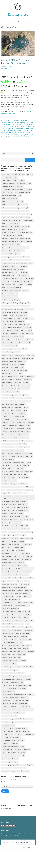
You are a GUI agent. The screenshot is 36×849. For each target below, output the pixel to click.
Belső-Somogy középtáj (14, 229)
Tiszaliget (18, 654)
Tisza (13, 654)
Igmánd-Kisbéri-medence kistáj (22, 386)
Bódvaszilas (5, 266)
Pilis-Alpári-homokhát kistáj (19, 565)
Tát (6, 670)
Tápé (3, 670)
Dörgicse (27, 306)
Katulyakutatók (5, 808)
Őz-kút (27, 771)
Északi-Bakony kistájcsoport (10, 762)
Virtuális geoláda (6, 703)
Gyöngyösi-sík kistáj (28, 355)
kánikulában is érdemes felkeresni (17, 441)
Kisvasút (27, 425)
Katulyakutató (18, 14)
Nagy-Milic (20, 513)
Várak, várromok (6, 709)
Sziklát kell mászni (7, 624)
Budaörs (17, 244)
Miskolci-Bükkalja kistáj (26, 490)
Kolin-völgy (12, 428)
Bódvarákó (30, 263)
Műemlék (20, 510)
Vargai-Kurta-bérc (7, 685)
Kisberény (21, 425)
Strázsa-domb (26, 611)
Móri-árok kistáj (6, 510)
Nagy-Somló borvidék (7, 516)
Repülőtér (26, 584)
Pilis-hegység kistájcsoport (9, 569)
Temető (19, 648)
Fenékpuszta (20, 327)
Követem (30, 160)
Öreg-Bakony (5, 771)
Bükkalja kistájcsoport (8, 272)
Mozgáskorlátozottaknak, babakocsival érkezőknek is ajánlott (16, 497)
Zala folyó (16, 734)
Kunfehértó (17, 438)
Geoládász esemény (7, 336)
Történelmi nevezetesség (8, 679)
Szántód (4, 630)
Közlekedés (5, 450)
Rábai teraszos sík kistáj (8, 590)
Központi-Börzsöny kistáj (16, 450)
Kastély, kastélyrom (16, 410)
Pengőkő (4, 559)
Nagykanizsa (5, 519)
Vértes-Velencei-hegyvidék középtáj (11, 719)
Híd (20, 382)
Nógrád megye (15, 134)
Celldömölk (19, 272)
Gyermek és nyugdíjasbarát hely (10, 349)
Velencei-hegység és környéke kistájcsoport (14, 694)
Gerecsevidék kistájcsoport (9, 339)
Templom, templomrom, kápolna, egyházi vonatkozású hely (18, 651)
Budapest (11, 244)
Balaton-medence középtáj (9, 205)
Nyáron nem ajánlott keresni (9, 541)
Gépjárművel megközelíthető (10, 126)
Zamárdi (11, 737)
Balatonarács (5, 208)
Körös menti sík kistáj (8, 447)
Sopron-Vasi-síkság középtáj (22, 605)
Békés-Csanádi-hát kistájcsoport (11, 254)
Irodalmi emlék (13, 398)
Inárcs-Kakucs (21, 389)
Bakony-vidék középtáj (25, 192)
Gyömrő (18, 352)
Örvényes (12, 771)
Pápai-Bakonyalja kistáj (8, 581)
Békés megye (26, 260)
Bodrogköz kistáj (11, 235)
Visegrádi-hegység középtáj (9, 706)
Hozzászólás (4, 68)
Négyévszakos (5, 134)
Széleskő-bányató (25, 633)
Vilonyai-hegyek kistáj (18, 700)
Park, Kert (29, 556)
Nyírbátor (21, 541)
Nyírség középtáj (27, 544)
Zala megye (5, 737)
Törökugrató (27, 679)
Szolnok (27, 624)
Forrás (9, 330)
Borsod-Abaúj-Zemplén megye (10, 238)
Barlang (4, 229)
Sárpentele (5, 639)
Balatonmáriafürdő (24, 217)
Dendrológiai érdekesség (18, 284)
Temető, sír (26, 648)
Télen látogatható (14, 670)
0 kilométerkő (5, 174)
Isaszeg (21, 398)
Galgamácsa (14, 333)
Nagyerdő (25, 516)
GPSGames (13, 343)
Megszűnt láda (18, 487)
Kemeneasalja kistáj (19, 413)
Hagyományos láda (21, 128)
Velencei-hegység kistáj (8, 691)
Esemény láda (23, 312)
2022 (3, 177)
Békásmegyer (21, 251)
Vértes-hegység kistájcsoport (17, 713)
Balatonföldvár (16, 211)
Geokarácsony (29, 333)
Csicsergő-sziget (6, 278)
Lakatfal (28, 462)
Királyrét (4, 425)
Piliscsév (4, 572)
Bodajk (4, 235)
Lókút (21, 468)
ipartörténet (16, 392)
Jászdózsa (22, 404)
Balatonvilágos (15, 223)
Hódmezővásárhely (7, 386)
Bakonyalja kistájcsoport (9, 195)
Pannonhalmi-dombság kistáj (10, 556)
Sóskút (25, 639)
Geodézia (23, 126)
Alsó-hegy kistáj (17, 186)
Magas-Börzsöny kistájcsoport (24, 471)
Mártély (25, 504)
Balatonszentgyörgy (17, 220)
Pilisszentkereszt (15, 575)
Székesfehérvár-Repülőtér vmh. (10, 633)
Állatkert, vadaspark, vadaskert (10, 746)
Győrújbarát (5, 361)
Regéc (20, 584)
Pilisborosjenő (22, 569)
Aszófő (4, 192)
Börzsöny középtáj (7, 269)
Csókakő (23, 281)
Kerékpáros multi (6, 416)
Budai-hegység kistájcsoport (10, 241)
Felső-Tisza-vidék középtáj (17, 321)
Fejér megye (5, 321)
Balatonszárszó (28, 220)
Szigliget (26, 621)
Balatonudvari (6, 223)
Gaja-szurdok (5, 333)
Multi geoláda (15, 501)
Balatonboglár (24, 208)
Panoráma (24, 134)
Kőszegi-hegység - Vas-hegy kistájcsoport (13, 462)
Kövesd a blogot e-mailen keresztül (15, 776)
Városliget (22, 709)
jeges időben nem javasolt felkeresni (12, 401)
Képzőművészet (6, 444)
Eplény (31, 309)
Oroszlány (18, 553)
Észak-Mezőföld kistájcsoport (10, 759)
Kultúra (10, 438)
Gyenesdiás (5, 346)
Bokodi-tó (20, 235)
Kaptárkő (25, 407)
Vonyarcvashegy (22, 706)
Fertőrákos (29, 327)
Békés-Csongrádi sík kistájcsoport (11, 257)
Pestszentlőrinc (6, 565)
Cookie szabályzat (24, 842)
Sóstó (30, 639)
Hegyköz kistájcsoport (8, 379)
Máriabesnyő (12, 504)
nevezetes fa (5, 529)
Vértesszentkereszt (27, 722)
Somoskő (4, 605)
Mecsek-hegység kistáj (23, 477)
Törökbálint (20, 679)
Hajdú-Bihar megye (7, 373)
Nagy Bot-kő (18, 516)
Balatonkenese (6, 217)
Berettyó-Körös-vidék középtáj (10, 232)
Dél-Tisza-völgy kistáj (7, 306)
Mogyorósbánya (6, 493)
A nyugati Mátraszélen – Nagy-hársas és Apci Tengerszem (16, 61)
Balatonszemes (6, 220)
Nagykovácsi (13, 519)
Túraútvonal (5, 682)
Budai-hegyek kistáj (25, 238)
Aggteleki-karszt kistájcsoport (10, 183)
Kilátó (13, 422)
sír (21, 639)
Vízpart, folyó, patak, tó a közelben (18, 136)
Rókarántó (11, 593)
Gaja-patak (29, 330)
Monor (26, 493)
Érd (15, 749)
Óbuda (3, 768)
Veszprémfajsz (25, 697)
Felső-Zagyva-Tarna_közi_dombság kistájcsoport (17, 124)
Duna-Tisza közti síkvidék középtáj (11, 290)
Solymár (18, 596)
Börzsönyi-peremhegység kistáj (18, 266)
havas (21, 373)
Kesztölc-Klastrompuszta (21, 419)
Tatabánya (28, 645)
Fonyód (4, 330)
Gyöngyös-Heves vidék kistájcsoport (12, 355)
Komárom (4, 431)
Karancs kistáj (6, 410)
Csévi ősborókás (14, 281)
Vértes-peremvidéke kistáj (9, 716)
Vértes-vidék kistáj (27, 719)
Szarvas (23, 615)
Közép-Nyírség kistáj (7, 453)
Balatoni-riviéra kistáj (26, 214)
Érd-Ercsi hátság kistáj (23, 749)
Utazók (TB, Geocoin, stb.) (17, 682)
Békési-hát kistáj (6, 260)
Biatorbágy (29, 232)
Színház (4, 636)
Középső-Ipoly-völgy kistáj (25, 456)
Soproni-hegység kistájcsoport (10, 608)
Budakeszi (4, 244)
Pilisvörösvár (25, 575)
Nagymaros (12, 522)
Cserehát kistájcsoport (8, 275)
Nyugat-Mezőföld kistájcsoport (10, 538)
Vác (30, 706)
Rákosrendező (28, 590)
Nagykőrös (5, 522)
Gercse (22, 336)
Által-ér (22, 746)
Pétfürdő (26, 581)
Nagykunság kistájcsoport (26, 519)
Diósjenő (29, 284)
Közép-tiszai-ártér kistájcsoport (23, 453)
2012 (12, 174)
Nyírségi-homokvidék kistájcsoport (11, 544)
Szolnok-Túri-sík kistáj (8, 627)
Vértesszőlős (5, 725)
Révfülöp (4, 593)
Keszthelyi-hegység (7, 419)
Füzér (22, 330)
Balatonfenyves (6, 211)
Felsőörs (4, 327)
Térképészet (21, 673)
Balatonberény (15, 208)
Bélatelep (4, 263)
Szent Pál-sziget (18, 621)
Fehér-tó (30, 318)
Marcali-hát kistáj (7, 474)
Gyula (12, 352)
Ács (17, 743)
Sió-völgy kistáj (6, 596)
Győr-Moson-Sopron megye (9, 358)
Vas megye (5, 688)
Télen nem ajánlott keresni (9, 673)
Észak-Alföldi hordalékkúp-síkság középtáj (13, 752)
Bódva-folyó (11, 263)
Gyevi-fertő (24, 349)
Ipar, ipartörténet (6, 392)
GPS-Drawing (5, 343)
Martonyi (13, 477)
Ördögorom (23, 768)
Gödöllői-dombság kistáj (8, 370)
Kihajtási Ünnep (6, 422)
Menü (19, 22)
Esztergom (5, 315)
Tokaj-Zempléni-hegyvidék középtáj (11, 657)
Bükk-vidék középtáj (18, 269)
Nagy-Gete (4, 513)
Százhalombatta (18, 630)
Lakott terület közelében (14, 132)
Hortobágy (18, 379)
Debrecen (29, 281)
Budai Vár (21, 241)
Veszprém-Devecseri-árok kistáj (10, 697)
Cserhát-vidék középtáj (22, 275)
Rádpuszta (20, 590)
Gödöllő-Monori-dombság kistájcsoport (13, 367)
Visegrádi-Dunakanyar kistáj (20, 703)
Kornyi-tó (4, 438)
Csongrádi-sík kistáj (18, 278)
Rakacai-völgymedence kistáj (10, 584)
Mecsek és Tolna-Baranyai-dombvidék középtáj (14, 484)
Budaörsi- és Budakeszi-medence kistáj (12, 247)
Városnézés (30, 709)
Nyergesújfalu (12, 532)
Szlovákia (16, 624)
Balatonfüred (25, 211)
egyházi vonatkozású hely (9, 309)
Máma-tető (5, 504)
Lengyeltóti (26, 465)
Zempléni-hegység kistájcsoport (11, 740)
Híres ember (25, 382)
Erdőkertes (15, 312)
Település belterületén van (9, 648)
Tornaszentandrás (7, 664)
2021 (31, 174)
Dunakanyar (25, 290)
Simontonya (18, 593)
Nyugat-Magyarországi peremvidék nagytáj (13, 535)
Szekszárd (10, 618)
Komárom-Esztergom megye (9, 435)
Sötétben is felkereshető (8, 642)
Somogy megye (20, 602)
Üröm (22, 771)
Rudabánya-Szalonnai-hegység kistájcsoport (14, 587)
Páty (17, 581)
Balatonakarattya (23, 205)
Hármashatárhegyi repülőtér (9, 382)
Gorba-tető (30, 339)
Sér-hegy (16, 639)
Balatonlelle (14, 217)
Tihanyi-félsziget (6, 654)
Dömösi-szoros (19, 306)
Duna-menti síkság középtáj (14, 287)
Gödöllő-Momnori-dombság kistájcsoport (13, 364)
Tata (23, 645)
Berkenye (22, 232)
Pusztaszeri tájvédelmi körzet (10, 578)
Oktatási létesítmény (7, 553)
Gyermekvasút (13, 346)
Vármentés (15, 709)
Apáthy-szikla (21, 189)
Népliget (17, 547)
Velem (19, 688)
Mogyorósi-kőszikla (17, 493)
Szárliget (10, 630)
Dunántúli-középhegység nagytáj (11, 300)
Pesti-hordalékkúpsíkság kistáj (22, 559)
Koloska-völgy (20, 428)
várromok (4, 713)
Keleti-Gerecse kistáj (7, 413)
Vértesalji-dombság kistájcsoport (11, 722)
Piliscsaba (30, 569)
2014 (20, 174)
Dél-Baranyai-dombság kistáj (10, 303)
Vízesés (12, 725)
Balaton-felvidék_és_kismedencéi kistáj (13, 201)
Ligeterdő (9, 468)
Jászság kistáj (6, 407)
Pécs (21, 581)
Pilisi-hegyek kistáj (13, 572)
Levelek (4, 468)
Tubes (15, 664)
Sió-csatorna (26, 593)
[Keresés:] (18, 153)
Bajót (15, 192)
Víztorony (24, 728)
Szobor (22, 624)
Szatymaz (29, 615)
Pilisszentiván (5, 575)
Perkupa (10, 559)
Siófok (13, 596)
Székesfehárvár (29, 630)
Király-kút (19, 422)
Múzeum (14, 510)
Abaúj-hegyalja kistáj (11, 177)
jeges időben (27, 398)
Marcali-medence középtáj (20, 474)
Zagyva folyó (26, 731)
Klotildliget (5, 428)
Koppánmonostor (24, 435)
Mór (27, 507)
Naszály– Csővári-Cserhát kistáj (10, 526)
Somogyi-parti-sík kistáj (8, 602)
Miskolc (16, 490)
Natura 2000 (24, 526)
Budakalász (29, 241)
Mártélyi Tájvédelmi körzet (9, 507)
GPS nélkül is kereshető (24, 343)
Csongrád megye (29, 278)
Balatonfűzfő (5, 214)
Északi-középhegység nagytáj (17, 122)
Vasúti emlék (12, 688)
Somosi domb (29, 602)
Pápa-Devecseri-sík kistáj (26, 578)
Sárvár (11, 639)
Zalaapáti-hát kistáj (7, 734)
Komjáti (28, 428)
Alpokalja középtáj (7, 186)
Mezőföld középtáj (28, 487)
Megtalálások (13, 119)
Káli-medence (25, 438)
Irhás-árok (5, 398)
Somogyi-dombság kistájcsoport (11, 599)
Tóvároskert (27, 676)
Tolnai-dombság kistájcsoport (10, 660)
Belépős (24, 229)
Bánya (26, 247)
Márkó (19, 504)
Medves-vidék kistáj (7, 487)
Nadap (26, 510)
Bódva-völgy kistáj (21, 263)
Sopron (10, 605)
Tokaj (24, 654)
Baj (12, 192)
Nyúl (3, 547)
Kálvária (4, 441)
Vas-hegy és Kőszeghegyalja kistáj (22, 685)
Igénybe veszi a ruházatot (9, 389)
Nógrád (23, 547)
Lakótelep (19, 465)
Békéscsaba (25, 257)
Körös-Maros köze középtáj (19, 444)
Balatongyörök (14, 214)
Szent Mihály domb (7, 621)
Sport (19, 611)
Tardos (18, 645)
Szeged (4, 618)
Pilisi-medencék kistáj (25, 572)
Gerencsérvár (22, 339)
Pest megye (21, 562)
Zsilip (22, 740)
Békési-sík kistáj (17, 260)
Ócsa (17, 768)
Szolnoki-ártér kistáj (21, 627)
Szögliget (10, 636)
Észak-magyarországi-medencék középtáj (13, 755)
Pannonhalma (26, 553)
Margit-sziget (5, 477)
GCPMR (6, 81)
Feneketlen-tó (12, 327)
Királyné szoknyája (28, 422)
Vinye (27, 700)
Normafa (4, 532)
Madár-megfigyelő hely (8, 471)
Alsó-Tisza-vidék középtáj (9, 189)
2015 (6, 120)
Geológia (16, 336)
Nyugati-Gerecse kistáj (26, 538)
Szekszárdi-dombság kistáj (21, 618)
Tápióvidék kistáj (28, 667)
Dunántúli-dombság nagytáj (9, 297)
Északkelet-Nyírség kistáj (26, 765)
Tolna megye (23, 660)
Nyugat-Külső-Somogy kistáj (25, 532)
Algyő (30, 183)
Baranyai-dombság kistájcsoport (11, 226)
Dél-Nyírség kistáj (24, 303)
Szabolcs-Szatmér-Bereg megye (10, 615)
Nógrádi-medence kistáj (8, 550)
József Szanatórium (16, 407)
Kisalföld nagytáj (12, 425)
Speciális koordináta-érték (9, 611)
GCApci (21, 81)
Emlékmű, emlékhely (22, 309)
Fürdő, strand (16, 330)
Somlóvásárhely (26, 596)
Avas (8, 192)
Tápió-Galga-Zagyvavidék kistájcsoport (12, 667)
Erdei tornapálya (6, 312)
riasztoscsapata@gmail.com (26, 835)
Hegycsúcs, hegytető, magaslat (10, 376)
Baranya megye (26, 226)
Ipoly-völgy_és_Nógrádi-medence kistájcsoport (15, 395)
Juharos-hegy (26, 401)
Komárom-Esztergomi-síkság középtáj (19, 431)
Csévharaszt (5, 281)
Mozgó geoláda (6, 501)
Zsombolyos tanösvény (8, 743)
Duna (3, 287)
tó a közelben (18, 676)
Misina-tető (9, 490)
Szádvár (30, 627)
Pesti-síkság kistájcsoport (9, 562)
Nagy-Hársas (27, 132)
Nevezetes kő (13, 529)
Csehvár (25, 272)
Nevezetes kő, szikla (24, 529)
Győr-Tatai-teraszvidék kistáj (26, 358)
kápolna (30, 441)
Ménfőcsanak (21, 507)
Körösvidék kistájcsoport (22, 447)
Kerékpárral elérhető (21, 130)
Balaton (19, 195)
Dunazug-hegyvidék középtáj (9, 293)
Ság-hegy (16, 636)
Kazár (25, 410)
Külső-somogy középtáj (8, 459)
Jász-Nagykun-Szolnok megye (10, 404)
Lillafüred (16, 468)
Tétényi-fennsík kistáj (8, 676)
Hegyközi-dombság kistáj (27, 376)
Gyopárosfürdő (6, 352)
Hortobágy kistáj (27, 379)
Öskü (18, 771)
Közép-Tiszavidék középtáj (9, 456)
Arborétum (29, 189)
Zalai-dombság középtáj (27, 734)
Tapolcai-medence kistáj (8, 645)
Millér (3, 490)
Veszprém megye (6, 700)
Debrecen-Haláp (6, 284)
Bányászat (30, 122)
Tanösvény (19, 642)
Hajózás (15, 373)
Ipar (28, 389)
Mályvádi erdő (24, 501)
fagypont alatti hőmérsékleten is (18, 315)
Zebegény (18, 737)
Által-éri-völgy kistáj (7, 749)
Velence (24, 688)
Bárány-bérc (12, 251)
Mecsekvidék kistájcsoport (9, 480)
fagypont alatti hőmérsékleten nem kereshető (14, 318)
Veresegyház (30, 694)
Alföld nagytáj (24, 183)
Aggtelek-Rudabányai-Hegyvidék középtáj (13, 180)
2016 (27, 174)
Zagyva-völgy (5, 138)
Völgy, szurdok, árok (7, 731)
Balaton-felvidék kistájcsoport (10, 198)
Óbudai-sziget (10, 768)
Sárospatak (24, 636)
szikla (31, 621)
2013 (16, 174)
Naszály (19, 522)
